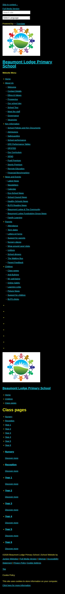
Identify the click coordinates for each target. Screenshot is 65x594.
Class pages (10, 403)
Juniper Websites (10, 559)
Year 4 (8, 437)
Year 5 (8, 441)
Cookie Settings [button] (34, 563)
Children (9, 399)
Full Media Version (11, 9)
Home (8, 395)
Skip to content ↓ (10, 4)
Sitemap (42, 559)
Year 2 (8, 429)
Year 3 (8, 433)
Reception (9, 421)
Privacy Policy (20, 563)
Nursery (8, 417)
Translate (20, 23)
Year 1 (8, 425)
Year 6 (8, 445)
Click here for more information (17, 585)
